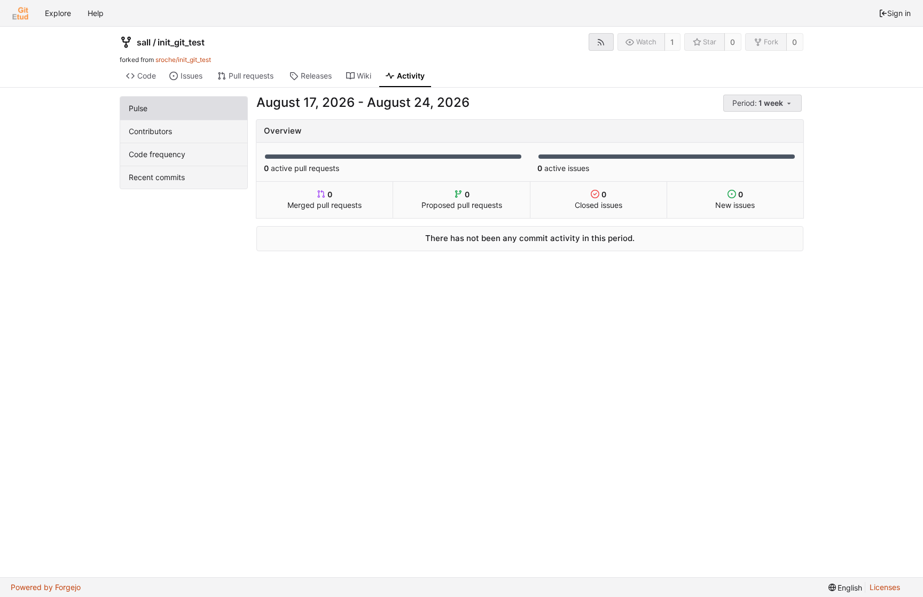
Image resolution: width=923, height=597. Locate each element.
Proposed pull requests (461, 200)
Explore (58, 13)
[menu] (763, 103)
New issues (735, 200)
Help (96, 13)
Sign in (899, 13)
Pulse (138, 108)
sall (144, 42)
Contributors (150, 131)
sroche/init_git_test (183, 60)
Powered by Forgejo (46, 587)
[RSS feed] (601, 42)
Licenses (885, 587)
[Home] (20, 13)
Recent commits (157, 177)
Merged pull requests (324, 200)
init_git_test (181, 42)
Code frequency (157, 154)
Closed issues (598, 200)
